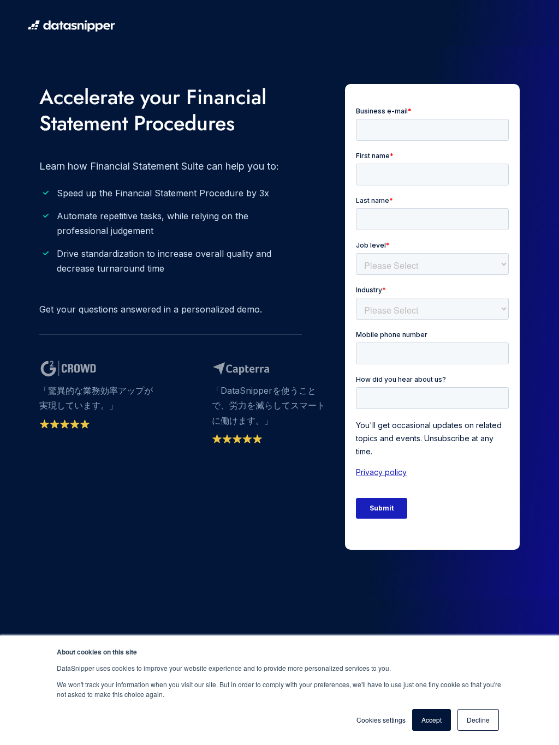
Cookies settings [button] (381, 719)
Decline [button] (478, 719)
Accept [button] (431, 719)
